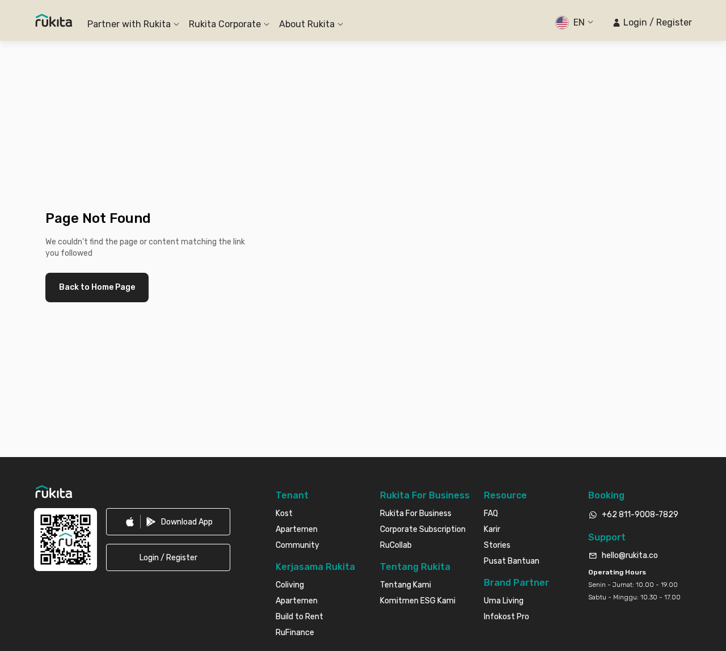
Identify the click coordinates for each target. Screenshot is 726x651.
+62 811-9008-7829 (640, 514)
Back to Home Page (97, 287)
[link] (168, 521)
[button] (652, 23)
